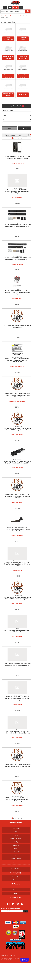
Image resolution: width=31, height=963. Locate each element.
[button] (11, 818)
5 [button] (18, 818)
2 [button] (13, 818)
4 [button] (16, 818)
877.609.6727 (15, 876)
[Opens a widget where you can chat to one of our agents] (24, 960)
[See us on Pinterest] (17, 904)
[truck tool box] (15, 951)
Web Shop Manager (10, 959)
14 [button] (21, 818)
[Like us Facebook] (7, 904)
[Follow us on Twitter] (12, 904)
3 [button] (15, 818)
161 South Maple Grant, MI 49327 (15, 869)
